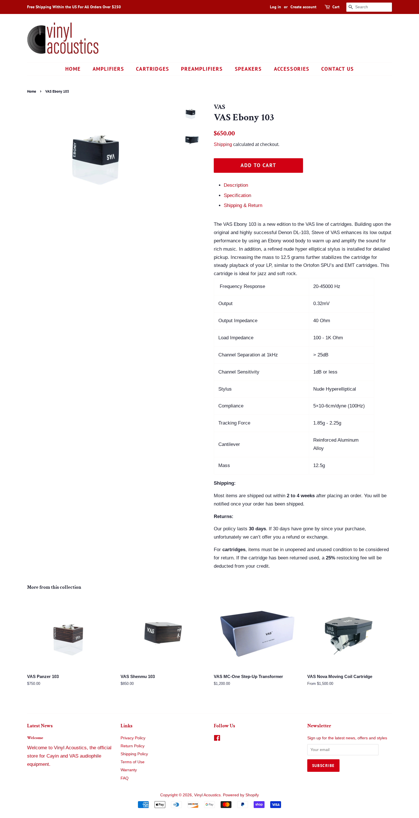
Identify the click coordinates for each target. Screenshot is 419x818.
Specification (237, 195)
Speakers (248, 69)
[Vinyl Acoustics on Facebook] (217, 739)
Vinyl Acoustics (207, 795)
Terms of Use (133, 762)
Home (73, 69)
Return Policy (133, 746)
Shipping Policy (134, 754)
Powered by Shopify (241, 795)
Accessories (292, 69)
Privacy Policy (133, 738)
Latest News (40, 726)
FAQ (125, 778)
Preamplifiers (202, 69)
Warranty (129, 770)
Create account (303, 6)
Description (236, 185)
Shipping (223, 144)
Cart (335, 6)
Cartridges (152, 69)
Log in (275, 6)
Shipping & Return (243, 205)
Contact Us (337, 69)
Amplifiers (108, 69)
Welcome (35, 737)
